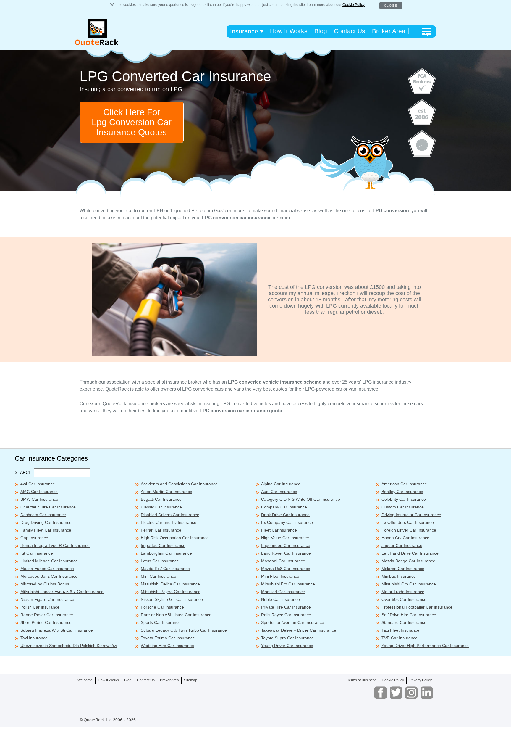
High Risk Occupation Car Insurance (175, 537)
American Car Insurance (404, 484)
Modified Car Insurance (283, 591)
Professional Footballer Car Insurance (416, 607)
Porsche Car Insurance (162, 607)
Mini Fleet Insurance (280, 576)
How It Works (289, 31)
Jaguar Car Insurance (401, 545)
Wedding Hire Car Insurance (167, 645)
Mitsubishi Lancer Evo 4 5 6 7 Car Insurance (62, 591)
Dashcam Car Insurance (43, 514)
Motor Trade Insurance (402, 591)
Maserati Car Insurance (283, 560)
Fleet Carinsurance (279, 530)
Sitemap (190, 680)
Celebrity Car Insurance (403, 499)
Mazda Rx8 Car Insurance (285, 568)
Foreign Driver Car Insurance (408, 530)
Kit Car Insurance (36, 553)
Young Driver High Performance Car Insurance (425, 645)
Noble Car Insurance (280, 599)
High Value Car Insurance (285, 537)
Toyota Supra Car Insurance (287, 637)
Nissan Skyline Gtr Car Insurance (172, 599)
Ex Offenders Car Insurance (407, 522)
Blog (320, 31)
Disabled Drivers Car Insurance (170, 514)
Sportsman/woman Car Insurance (292, 622)
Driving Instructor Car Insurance (411, 514)
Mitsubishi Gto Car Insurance (408, 584)
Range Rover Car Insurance (46, 614)
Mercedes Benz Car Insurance (48, 576)
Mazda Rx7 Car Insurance (165, 568)
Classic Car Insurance (161, 507)
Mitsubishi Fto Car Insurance (288, 584)
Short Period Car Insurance (46, 622)
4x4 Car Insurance (37, 484)
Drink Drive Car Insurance (285, 514)
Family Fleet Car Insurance (45, 530)
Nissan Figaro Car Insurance (47, 599)
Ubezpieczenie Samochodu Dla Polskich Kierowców (68, 645)
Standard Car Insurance (403, 622)
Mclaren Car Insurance (402, 568)
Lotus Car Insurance (160, 560)
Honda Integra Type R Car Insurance (55, 545)
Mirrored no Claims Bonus (44, 584)
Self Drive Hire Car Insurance (408, 614)
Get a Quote (350, 725)
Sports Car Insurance (161, 622)
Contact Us (349, 31)
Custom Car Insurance (402, 507)
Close (390, 5)
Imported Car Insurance (163, 545)
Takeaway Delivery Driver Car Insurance (298, 630)
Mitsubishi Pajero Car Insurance (170, 591)
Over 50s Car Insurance (403, 599)
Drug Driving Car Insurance (46, 522)
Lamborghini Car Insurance (166, 553)
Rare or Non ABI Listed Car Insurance (176, 614)
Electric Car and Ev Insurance (168, 522)
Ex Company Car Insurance (287, 522)
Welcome (85, 680)
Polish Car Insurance (39, 607)
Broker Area (388, 31)
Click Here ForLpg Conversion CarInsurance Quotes (132, 122)
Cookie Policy (353, 5)
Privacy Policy (420, 680)
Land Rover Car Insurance (286, 553)
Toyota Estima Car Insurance (168, 637)
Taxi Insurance (34, 637)
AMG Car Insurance (39, 491)
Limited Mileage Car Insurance (49, 560)
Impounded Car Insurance (285, 545)
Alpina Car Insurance (280, 484)
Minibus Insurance (398, 576)
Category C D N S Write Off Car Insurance (300, 499)
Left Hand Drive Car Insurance (410, 553)
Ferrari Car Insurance (161, 530)
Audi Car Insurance (279, 491)
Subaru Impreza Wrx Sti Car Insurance (56, 630)
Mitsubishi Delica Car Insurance (170, 584)
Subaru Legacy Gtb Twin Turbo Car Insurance (184, 630)
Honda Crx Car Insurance (405, 537)
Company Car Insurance (284, 507)
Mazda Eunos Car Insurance (47, 568)
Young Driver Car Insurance (287, 645)
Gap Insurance (34, 537)
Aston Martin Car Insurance (166, 491)
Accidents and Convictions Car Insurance (179, 484)
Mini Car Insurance (158, 576)
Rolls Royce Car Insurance (286, 614)
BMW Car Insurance (39, 499)
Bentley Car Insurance (402, 491)
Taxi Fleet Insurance (400, 630)
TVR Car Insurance (399, 637)
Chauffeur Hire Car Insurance (48, 507)
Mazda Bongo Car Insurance (408, 560)
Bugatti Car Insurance (161, 499)
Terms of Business (361, 680)
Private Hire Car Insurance (286, 607)
